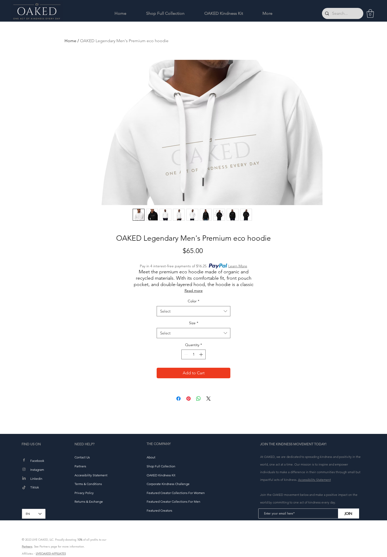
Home (70, 40)
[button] (370, 13)
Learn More (237, 266)
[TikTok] (24, 488)
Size (193, 323)
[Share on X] (208, 398)
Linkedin (36, 479)
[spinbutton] (193, 354)
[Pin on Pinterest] (188, 398)
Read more (194, 290)
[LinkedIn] (24, 478)
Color (193, 301)
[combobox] (193, 311)
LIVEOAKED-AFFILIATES (51, 553)
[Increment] (201, 354)
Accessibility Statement (314, 480)
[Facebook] (24, 460)
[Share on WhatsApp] (198, 398)
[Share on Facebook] (178, 398)
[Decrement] (185, 354)
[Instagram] (24, 469)
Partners (27, 546)
